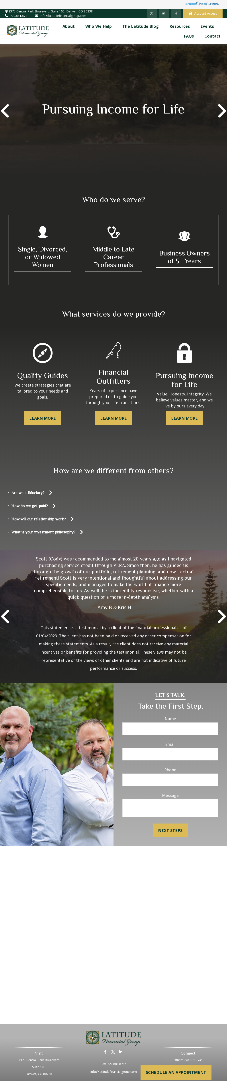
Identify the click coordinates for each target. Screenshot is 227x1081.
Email (170, 744)
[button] (69, 26)
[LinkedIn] (164, 13)
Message (170, 795)
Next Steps (170, 830)
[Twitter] (152, 13)
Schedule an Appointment (176, 1072)
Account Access (205, 13)
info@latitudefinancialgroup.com (63, 16)
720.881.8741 (19, 16)
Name (170, 718)
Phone (170, 769)
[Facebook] (176, 13)
